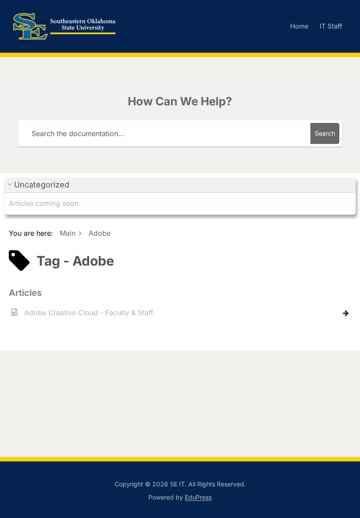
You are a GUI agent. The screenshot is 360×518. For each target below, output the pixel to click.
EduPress (198, 497)
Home (299, 26)
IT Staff (331, 26)
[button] (180, 185)
